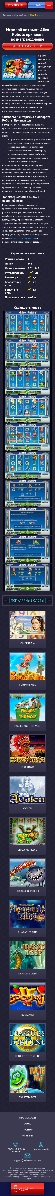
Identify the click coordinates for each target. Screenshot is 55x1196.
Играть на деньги (27, 46)
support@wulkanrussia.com (27, 1160)
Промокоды (27, 1117)
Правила (27, 1129)
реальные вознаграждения (24, 238)
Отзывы (27, 1135)
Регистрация (15, 5)
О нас (27, 1123)
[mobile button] (49, 5)
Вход (39, 5)
